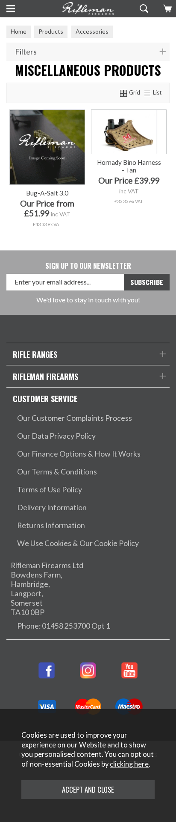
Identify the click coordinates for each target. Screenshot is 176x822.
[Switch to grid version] (124, 92)
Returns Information (51, 525)
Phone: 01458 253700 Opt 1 (63, 625)
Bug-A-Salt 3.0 (47, 193)
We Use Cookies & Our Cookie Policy (78, 543)
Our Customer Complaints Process (74, 418)
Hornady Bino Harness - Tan (129, 166)
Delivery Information (52, 507)
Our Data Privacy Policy (56, 435)
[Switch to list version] (148, 92)
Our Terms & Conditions (57, 471)
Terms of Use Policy (49, 489)
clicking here (129, 764)
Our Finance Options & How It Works (79, 453)
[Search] (142, 8)
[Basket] (166, 8)
